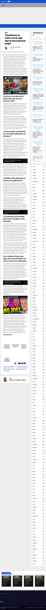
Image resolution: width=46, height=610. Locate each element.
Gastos (34, 354)
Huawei (34, 372)
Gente (6, 32)
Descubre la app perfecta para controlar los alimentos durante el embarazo (38, 149)
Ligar (34, 414)
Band (34, 211)
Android (34, 178)
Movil (34, 435)
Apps (34, 190)
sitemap (2, 593)
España (34, 327)
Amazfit (34, 169)
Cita (33, 250)
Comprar (35, 271)
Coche (34, 259)
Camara (34, 232)
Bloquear (35, 220)
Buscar (34, 226)
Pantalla (34, 450)
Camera (34, 238)
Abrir (34, 166)
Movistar (34, 438)
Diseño (34, 304)
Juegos (34, 405)
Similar (34, 510)
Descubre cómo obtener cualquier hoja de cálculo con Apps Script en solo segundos (37, 134)
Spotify (34, 522)
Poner (34, 471)
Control (34, 283)
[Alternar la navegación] (44, 26)
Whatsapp (35, 549)
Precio (34, 474)
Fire (33, 336)
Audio (34, 202)
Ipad (34, 396)
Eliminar (34, 313)
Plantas (34, 462)
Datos (34, 292)
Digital (34, 298)
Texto (34, 534)
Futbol (34, 348)
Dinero (34, 301)
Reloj (34, 489)
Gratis (34, 363)
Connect (34, 277)
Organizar (35, 447)
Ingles (34, 381)
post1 (5, 593)
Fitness (34, 339)
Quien (34, 477)
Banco (34, 208)
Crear (34, 289)
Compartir (35, 268)
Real (34, 486)
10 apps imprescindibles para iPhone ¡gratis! (38, 59)
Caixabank (35, 229)
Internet (34, 390)
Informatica (35, 378)
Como (34, 265)
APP (34, 184)
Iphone (34, 399)
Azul (34, 205)
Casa (34, 244)
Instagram (35, 384)
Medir (34, 423)
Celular (34, 247)
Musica (34, 441)
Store (34, 525)
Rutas (34, 495)
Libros (34, 411)
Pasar (34, 456)
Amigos (34, 175)
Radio (34, 483)
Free (34, 342)
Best (34, 217)
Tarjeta (34, 528)
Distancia (35, 307)
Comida (34, 262)
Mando (34, 420)
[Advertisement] (23, 16)
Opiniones (35, 444)
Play (34, 465)
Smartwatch (35, 516)
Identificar (35, 375)
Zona (34, 563)
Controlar (35, 286)
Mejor (34, 426)
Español (34, 330)
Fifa (33, 333)
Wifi (33, 552)
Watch (34, 546)
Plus (34, 468)
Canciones (35, 241)
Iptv (33, 402)
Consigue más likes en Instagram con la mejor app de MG (38, 120)
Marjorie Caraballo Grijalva (16, 47)
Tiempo (34, 537)
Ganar (34, 351)
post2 (8, 593)
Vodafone (35, 543)
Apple (34, 187)
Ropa (34, 492)
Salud (34, 504)
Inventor (34, 393)
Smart (34, 513)
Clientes (34, 256)
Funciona (35, 345)
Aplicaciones (35, 181)
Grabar (34, 360)
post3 (10, 593)
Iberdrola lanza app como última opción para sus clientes (38, 83)
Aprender (35, 193)
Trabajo (34, 540)
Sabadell (35, 498)
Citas (34, 253)
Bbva (34, 214)
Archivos (35, 199)
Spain (34, 519)
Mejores (34, 429)
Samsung (35, 507)
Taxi (33, 531)
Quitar (34, 480)
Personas (35, 459)
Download (35, 310)
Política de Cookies (42, 607)
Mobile (34, 432)
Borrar (34, 223)
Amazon (34, 172)
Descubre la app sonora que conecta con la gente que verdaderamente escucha (22, 368)
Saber (34, 501)
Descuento (35, 295)
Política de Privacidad (29, 607)
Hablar (34, 366)
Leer (34, 408)
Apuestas (35, 196)
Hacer (34, 369)
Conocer (34, 280)
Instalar (34, 387)
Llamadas (35, 417)
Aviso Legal (36, 607)
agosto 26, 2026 (7, 579)
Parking (34, 453)
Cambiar (34, 235)
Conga (34, 274)
